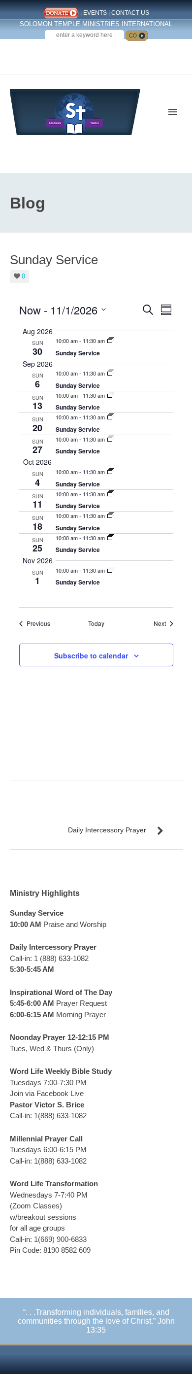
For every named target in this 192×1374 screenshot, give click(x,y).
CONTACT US (130, 12)
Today (96, 623)
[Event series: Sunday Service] (110, 340)
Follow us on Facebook (78, 53)
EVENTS (95, 12)
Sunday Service (78, 352)
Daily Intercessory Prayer (107, 830)
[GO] (137, 36)
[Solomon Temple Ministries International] (75, 111)
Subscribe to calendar (91, 655)
